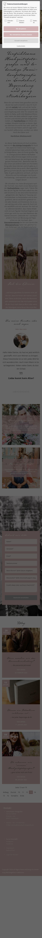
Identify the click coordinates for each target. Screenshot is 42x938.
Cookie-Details (21, 46)
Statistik (35, 21)
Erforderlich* (10, 21)
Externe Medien (21, 21)
